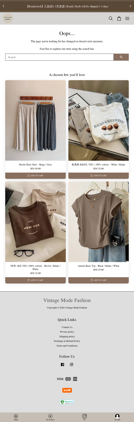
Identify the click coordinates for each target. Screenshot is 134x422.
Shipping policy (67, 336)
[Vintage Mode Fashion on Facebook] (62, 366)
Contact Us (67, 327)
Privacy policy (67, 331)
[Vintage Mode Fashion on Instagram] (71, 366)
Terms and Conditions (67, 345)
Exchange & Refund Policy (67, 341)
